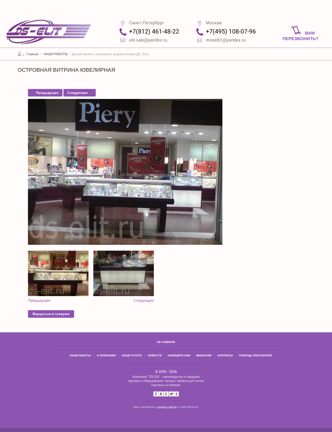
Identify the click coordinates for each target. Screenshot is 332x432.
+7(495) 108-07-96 (231, 31)
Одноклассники (166, 394)
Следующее (77, 93)
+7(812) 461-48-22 (154, 31)
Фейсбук (155, 394)
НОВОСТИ (155, 355)
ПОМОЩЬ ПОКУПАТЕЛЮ (255, 355)
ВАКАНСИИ (203, 355)
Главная (32, 54)
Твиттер (171, 394)
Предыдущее (47, 93)
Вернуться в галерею (51, 314)
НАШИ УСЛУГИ (132, 355)
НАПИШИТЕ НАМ (179, 355)
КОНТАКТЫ (225, 355)
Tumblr (176, 394)
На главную (166, 342)
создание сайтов (166, 407)
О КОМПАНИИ (106, 355)
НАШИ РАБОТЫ (56, 54)
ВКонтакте (161, 394)
